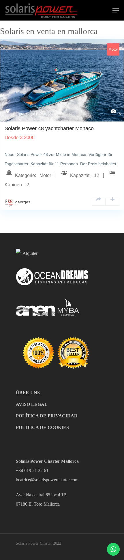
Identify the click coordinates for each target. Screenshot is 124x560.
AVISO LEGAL (32, 404)
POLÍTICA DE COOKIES (42, 427)
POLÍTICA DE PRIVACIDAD (47, 415)
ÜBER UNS (28, 392)
